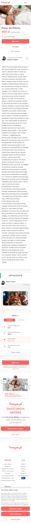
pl (25, 3)
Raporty (23, 466)
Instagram (13, 451)
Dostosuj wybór (15, 519)
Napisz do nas (15, 368)
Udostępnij (15, 47)
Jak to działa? (15, 434)
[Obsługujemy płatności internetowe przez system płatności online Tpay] (23, 478)
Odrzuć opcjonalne (15, 514)
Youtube (27, 451)
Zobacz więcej (15, 352)
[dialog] (15, 505)
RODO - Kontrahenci (8, 471)
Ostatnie (9, 320)
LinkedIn (18, 451)
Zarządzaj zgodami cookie (8, 480)
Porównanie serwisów (8, 476)
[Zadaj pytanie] (27, 58)
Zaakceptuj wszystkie (15, 509)
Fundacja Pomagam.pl (23, 476)
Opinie (23, 464)
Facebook (3, 451)
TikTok (23, 451)
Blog (23, 471)
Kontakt (8, 473)
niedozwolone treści (22, 367)
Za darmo (23, 469)
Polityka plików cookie (8, 478)
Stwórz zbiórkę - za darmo (15, 429)
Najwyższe (21, 320)
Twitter (8, 451)
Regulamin (8, 466)
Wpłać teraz (15, 41)
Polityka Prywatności (8, 469)
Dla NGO (23, 473)
